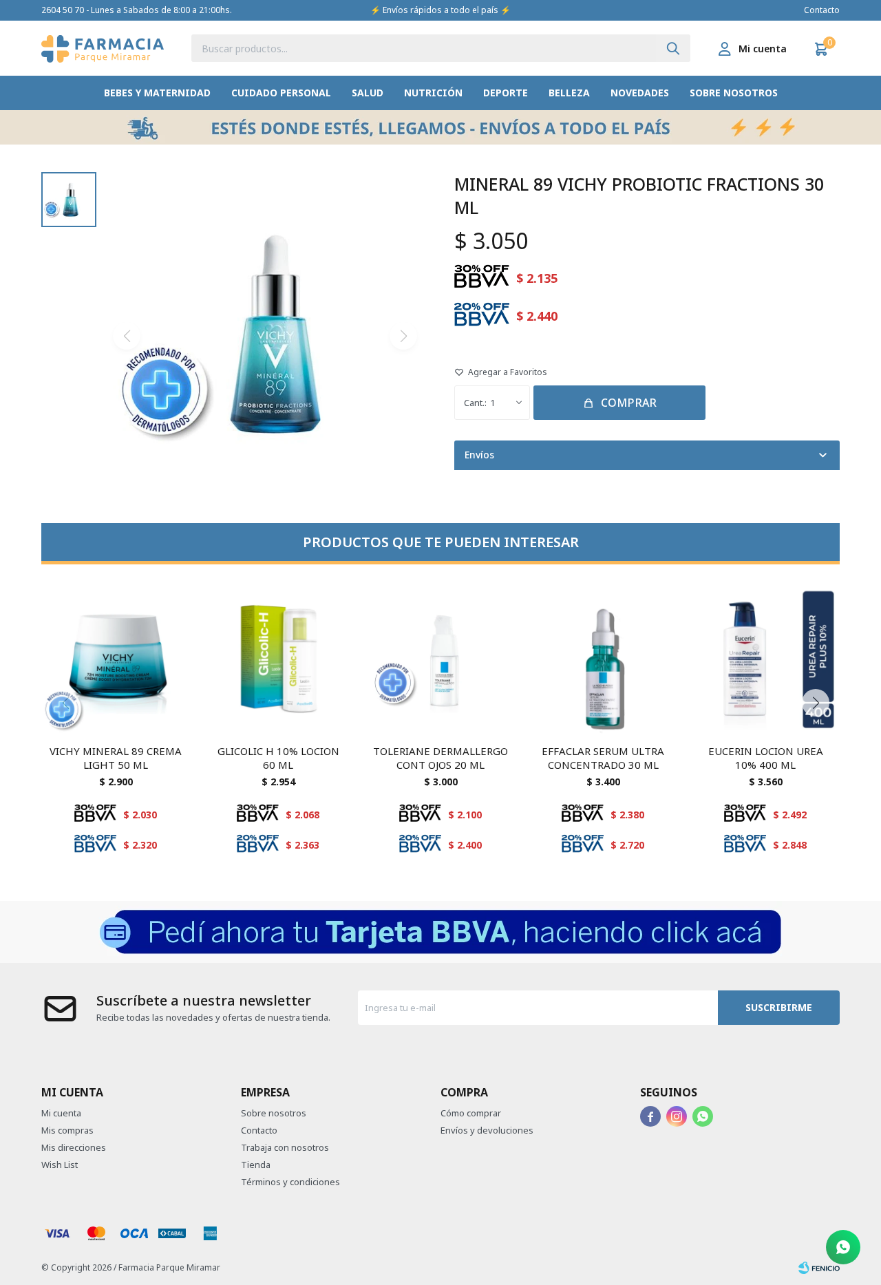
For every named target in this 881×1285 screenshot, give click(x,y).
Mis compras (67, 1130)
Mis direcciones (73, 1147)
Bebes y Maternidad (157, 92)
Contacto (822, 10)
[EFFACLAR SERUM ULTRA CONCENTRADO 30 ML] (603, 659)
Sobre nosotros (734, 92)
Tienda (255, 1164)
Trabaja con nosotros (285, 1147)
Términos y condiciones (290, 1182)
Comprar (629, 402)
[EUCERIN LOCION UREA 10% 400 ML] (765, 659)
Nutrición (433, 92)
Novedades (640, 92)
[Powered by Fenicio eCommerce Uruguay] (819, 1267)
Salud (367, 92)
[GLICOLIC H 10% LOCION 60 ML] (278, 659)
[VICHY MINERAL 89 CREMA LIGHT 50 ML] (115, 659)
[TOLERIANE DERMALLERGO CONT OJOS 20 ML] (440, 659)
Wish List (59, 1164)
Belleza (569, 92)
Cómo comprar (470, 1113)
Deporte (505, 92)
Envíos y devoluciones (486, 1130)
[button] (673, 48)
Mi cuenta (61, 1113)
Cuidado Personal (281, 92)
